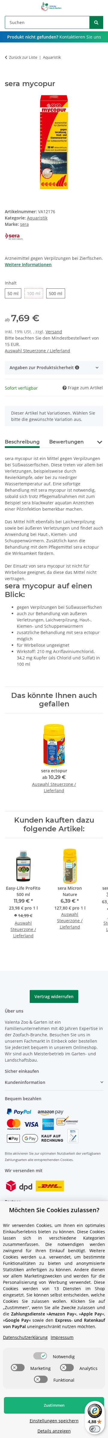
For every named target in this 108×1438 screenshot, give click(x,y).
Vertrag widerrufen (54, 996)
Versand (54, 332)
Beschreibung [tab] (22, 442)
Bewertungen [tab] (66, 442)
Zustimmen (54, 1405)
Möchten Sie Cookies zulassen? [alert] (54, 1210)
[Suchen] (96, 22)
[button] (54, 367)
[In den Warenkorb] (9, 76)
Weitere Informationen (28, 264)
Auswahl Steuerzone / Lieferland (37, 350)
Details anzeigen (54, 1431)
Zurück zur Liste (23, 57)
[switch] (40, 1355)
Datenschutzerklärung (25, 1337)
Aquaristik (37, 218)
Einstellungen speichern (54, 1421)
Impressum (62, 1337)
